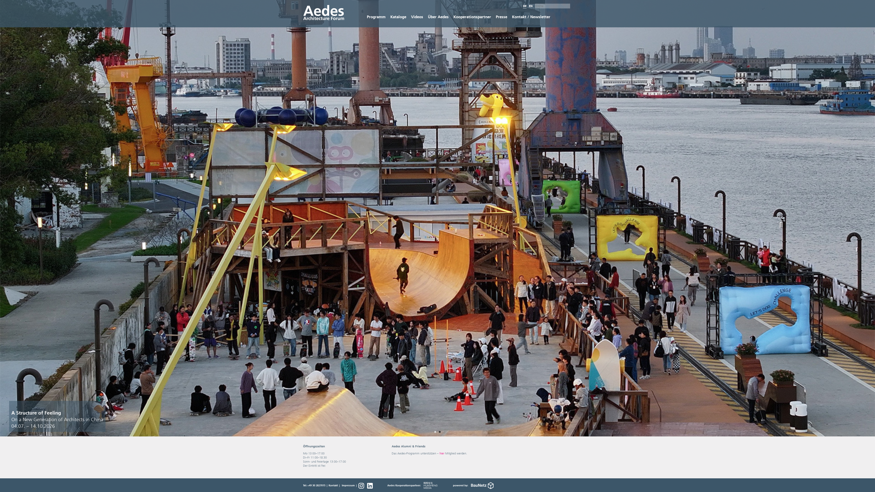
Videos (417, 17)
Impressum (348, 485)
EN (531, 6)
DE (525, 6)
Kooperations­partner (472, 17)
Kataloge (398, 17)
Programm (376, 17)
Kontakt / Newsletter (531, 17)
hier (442, 453)
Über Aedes (438, 17)
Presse (501, 17)
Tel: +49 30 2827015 (314, 485)
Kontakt (333, 485)
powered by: (461, 485)
